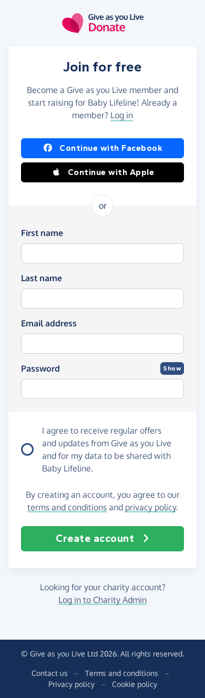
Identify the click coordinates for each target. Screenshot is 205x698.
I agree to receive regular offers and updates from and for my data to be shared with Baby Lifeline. (106, 449)
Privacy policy (71, 684)
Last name (41, 278)
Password (40, 368)
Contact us (50, 673)
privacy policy (150, 507)
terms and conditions (67, 507)
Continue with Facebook (110, 148)
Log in (121, 115)
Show (172, 368)
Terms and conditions (121, 673)
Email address (49, 323)
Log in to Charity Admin (102, 599)
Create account (95, 538)
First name (42, 233)
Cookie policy (134, 684)
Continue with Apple (111, 172)
